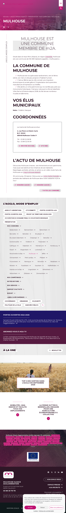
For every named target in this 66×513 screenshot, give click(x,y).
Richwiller (41, 261)
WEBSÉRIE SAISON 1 (23, 185)
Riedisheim (53, 261)
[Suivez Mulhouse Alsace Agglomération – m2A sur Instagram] (55, 472)
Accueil (6, 16)
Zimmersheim (40, 273)
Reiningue (27, 261)
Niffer (44, 253)
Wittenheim (13, 273)
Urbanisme (24, 301)
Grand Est (48, 57)
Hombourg (54, 246)
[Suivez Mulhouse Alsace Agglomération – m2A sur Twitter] (52, 472)
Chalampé (33, 238)
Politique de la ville (13, 305)
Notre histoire (13, 281)
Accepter (30, 507)
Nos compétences (14, 277)
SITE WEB (44, 146)
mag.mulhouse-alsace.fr (32, 172)
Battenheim (43, 230)
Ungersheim (32, 269)
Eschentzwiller (14, 242)
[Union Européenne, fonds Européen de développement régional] (33, 461)
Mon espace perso (54, 479)
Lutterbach (38, 249)
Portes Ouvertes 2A (48, 210)
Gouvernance (10, 301)
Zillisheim (27, 273)
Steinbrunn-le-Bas (16, 269)
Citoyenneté (30, 210)
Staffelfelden (52, 265)
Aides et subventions (13, 210)
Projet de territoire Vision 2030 (39, 214)
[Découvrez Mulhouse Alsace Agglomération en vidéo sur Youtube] (62, 472)
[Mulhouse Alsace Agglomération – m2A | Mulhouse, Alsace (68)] (18, 4)
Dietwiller (46, 238)
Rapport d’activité (14, 289)
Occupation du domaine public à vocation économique (26, 218)
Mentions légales (13, 508)
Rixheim (12, 265)
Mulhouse (32, 253)
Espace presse (54, 485)
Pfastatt (42, 257)
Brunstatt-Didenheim (17, 238)
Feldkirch (29, 242)
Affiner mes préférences (56, 507)
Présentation (33, 16)
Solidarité (36, 301)
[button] (61, 3)
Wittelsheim (46, 269)
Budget (10, 293)
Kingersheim (24, 249)
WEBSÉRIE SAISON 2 (43, 185)
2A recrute (54, 487)
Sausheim (38, 265)
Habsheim (26, 246)
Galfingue (13, 246)
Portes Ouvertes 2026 (13, 214)
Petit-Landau (29, 257)
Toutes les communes (50, 190)
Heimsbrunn (40, 246)
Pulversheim (14, 261)
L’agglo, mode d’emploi (18, 16)
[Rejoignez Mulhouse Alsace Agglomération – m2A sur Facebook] (48, 472)
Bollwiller (26, 234)
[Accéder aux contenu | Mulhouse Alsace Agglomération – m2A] (61, 27)
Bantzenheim (28, 230)
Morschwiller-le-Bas (16, 253)
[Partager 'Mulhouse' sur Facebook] (4, 27)
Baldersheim (14, 230)
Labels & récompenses (15, 297)
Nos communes (44, 16)
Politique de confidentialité (46, 511)
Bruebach (38, 234)
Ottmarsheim (14, 257)
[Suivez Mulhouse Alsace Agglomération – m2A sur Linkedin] (58, 472)
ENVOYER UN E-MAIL (28, 146)
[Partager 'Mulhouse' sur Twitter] (8, 27)
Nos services (12, 285)
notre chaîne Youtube (51, 176)
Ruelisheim (24, 265)
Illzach (12, 249)
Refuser (42, 507)
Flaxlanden (42, 242)
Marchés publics (31, 305)
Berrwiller (13, 234)
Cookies (35, 511)
